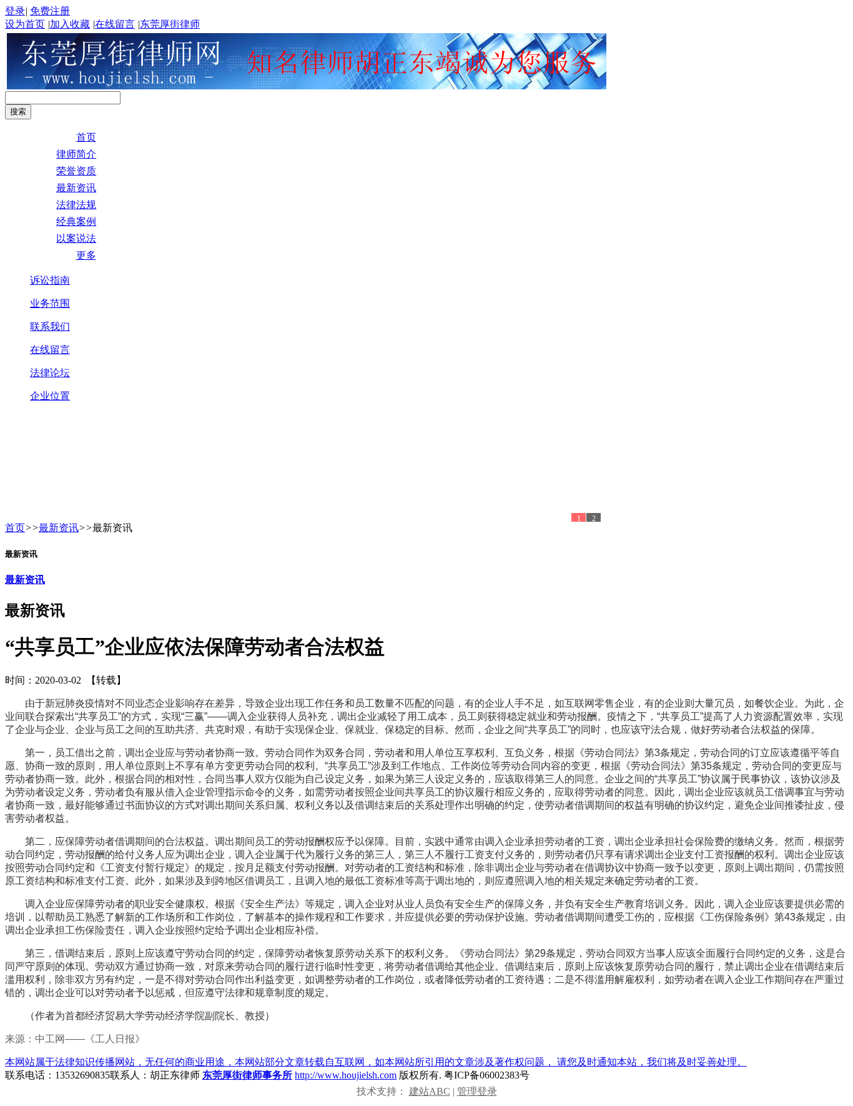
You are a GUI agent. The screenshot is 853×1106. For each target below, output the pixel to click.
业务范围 (50, 303)
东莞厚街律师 (170, 24)
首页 (15, 527)
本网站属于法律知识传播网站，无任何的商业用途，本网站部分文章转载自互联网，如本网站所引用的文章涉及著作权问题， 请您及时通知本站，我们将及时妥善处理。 (376, 1062)
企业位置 (50, 396)
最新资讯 (59, 527)
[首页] (306, 86)
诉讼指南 (50, 280)
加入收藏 (70, 24)
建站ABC (429, 1091)
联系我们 (50, 326)
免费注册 (50, 11)
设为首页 (25, 24)
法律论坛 (50, 372)
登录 (15, 11)
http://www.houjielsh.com (346, 1075)
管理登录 (477, 1091)
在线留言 (115, 24)
